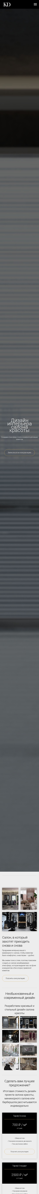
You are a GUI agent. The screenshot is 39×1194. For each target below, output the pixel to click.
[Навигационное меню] (35, 4)
